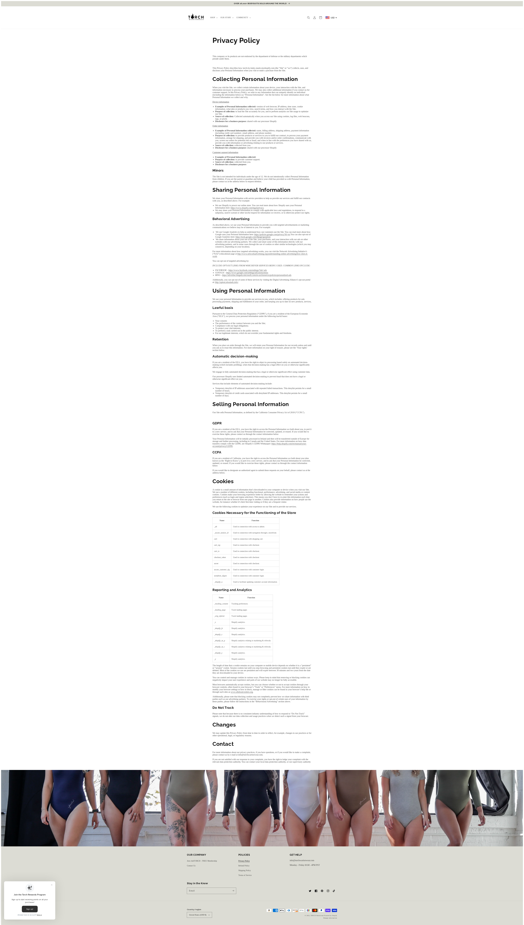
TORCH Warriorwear (317, 915)
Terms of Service (245, 875)
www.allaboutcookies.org (242, 692)
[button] (309, 18)
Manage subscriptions (330, 918)
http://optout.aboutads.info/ (226, 282)
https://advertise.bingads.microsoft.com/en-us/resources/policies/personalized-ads (256, 275)
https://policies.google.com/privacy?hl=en (272, 234)
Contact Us (191, 866)
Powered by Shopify (330, 915)
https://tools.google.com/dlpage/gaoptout (253, 237)
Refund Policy (243, 866)
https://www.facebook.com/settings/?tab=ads (247, 270)
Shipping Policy (244, 870)
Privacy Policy (244, 861)
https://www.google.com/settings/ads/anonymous (247, 272)
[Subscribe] (233, 891)
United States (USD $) (197, 915)
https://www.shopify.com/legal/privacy (247, 208)
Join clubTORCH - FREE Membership (202, 861)
